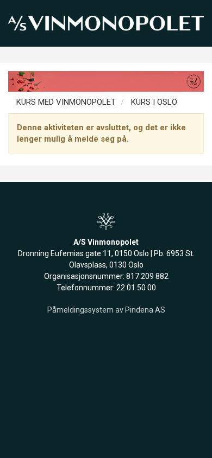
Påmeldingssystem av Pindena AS (106, 310)
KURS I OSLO (153, 102)
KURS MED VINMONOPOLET (66, 102)
